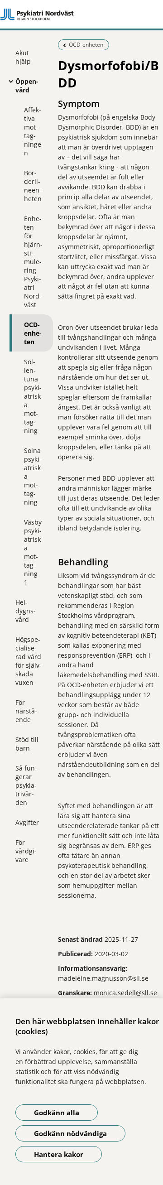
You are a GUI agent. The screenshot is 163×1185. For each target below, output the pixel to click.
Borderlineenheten (33, 186)
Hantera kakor (58, 1154)
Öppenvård (26, 85)
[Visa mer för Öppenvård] (8, 81)
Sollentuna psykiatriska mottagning (33, 396)
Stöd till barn (26, 743)
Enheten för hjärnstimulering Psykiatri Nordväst (33, 261)
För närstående (26, 711)
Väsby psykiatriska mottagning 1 (33, 552)
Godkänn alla (56, 1112)
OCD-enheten (33, 333)
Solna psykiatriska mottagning (33, 476)
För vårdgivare (26, 851)
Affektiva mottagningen (32, 131)
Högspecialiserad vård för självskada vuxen (28, 661)
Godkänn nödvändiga (70, 1133)
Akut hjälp (23, 57)
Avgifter (27, 822)
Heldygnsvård (25, 611)
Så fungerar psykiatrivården (26, 785)
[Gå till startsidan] (81, 14)
